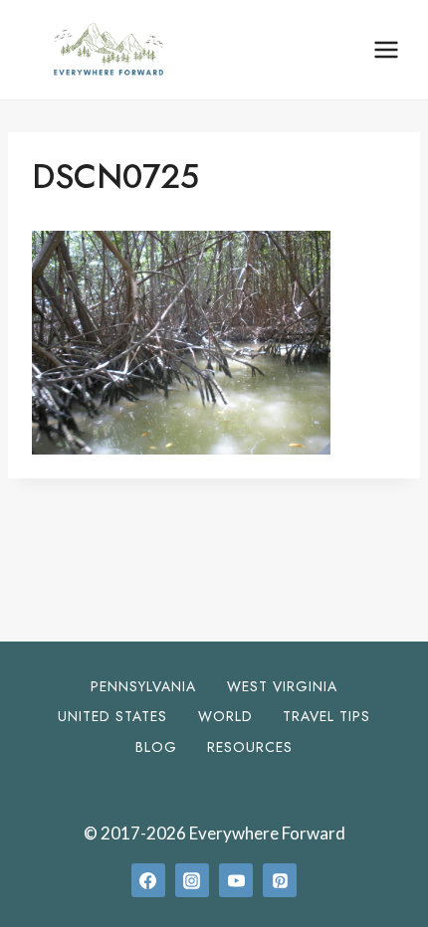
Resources (250, 747)
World (225, 716)
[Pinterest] (280, 880)
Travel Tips (326, 716)
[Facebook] (148, 880)
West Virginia (282, 686)
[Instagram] (192, 880)
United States (112, 716)
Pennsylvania (143, 686)
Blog (156, 747)
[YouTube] (236, 880)
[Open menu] (385, 49)
